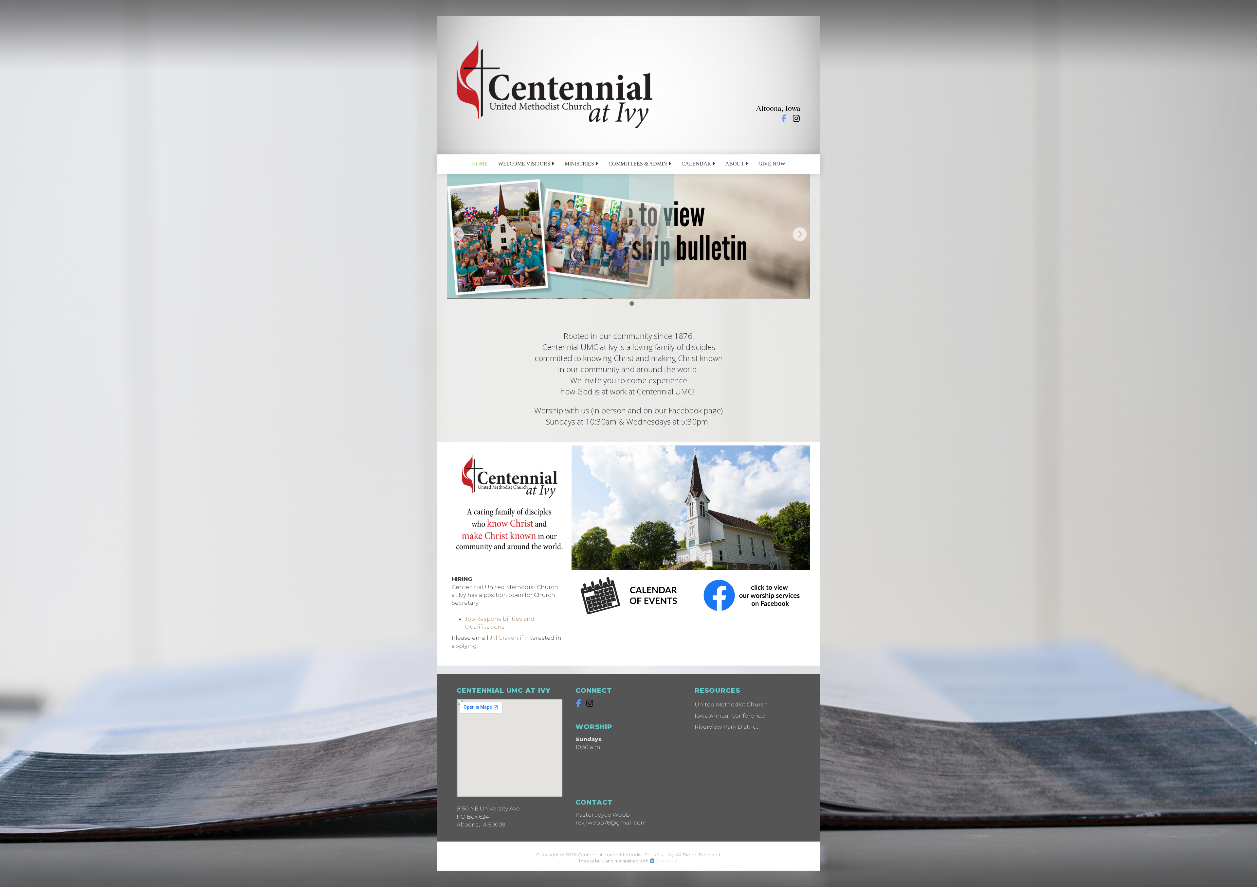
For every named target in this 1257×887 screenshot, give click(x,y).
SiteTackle (667, 860)
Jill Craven (504, 638)
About (735, 163)
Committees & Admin (638, 163)
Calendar (697, 163)
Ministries (580, 163)
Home (480, 163)
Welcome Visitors (525, 163)
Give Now (771, 163)
